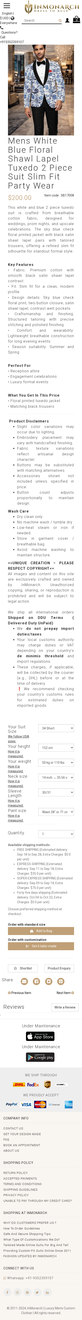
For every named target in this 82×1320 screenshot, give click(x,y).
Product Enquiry (59, 968)
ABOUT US (11, 1150)
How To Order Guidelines (21, 1228)
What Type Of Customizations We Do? (31, 1239)
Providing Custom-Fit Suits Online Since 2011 (37, 1250)
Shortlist (25, 968)
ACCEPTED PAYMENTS (20, 1178)
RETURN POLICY (15, 1173)
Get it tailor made (43, 946)
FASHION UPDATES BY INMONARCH (30, 1256)
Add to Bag (44, 931)
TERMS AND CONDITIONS (22, 1184)
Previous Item (21, 993)
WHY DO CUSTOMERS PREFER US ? (29, 1222)
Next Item (64, 993)
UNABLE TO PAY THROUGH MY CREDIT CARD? (37, 1200)
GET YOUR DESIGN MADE (22, 1134)
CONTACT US (13, 1128)
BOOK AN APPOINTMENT (21, 1145)
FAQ (6, 1139)
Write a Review (65, 1007)
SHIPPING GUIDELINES (20, 1189)
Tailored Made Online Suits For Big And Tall (36, 1245)
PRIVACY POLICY (16, 1195)
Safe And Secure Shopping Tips (27, 1234)
